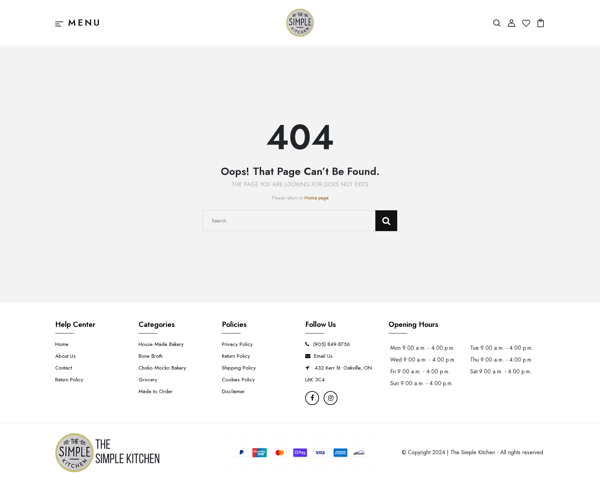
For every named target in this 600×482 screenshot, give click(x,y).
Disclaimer (233, 391)
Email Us (323, 356)
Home (61, 344)
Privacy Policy (237, 344)
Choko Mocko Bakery (162, 368)
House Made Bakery (161, 344)
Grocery (148, 379)
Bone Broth (150, 356)
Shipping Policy (239, 368)
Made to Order (156, 391)
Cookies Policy (238, 379)
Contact (63, 368)
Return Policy (69, 379)
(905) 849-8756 (331, 344)
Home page (316, 197)
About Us (65, 356)
